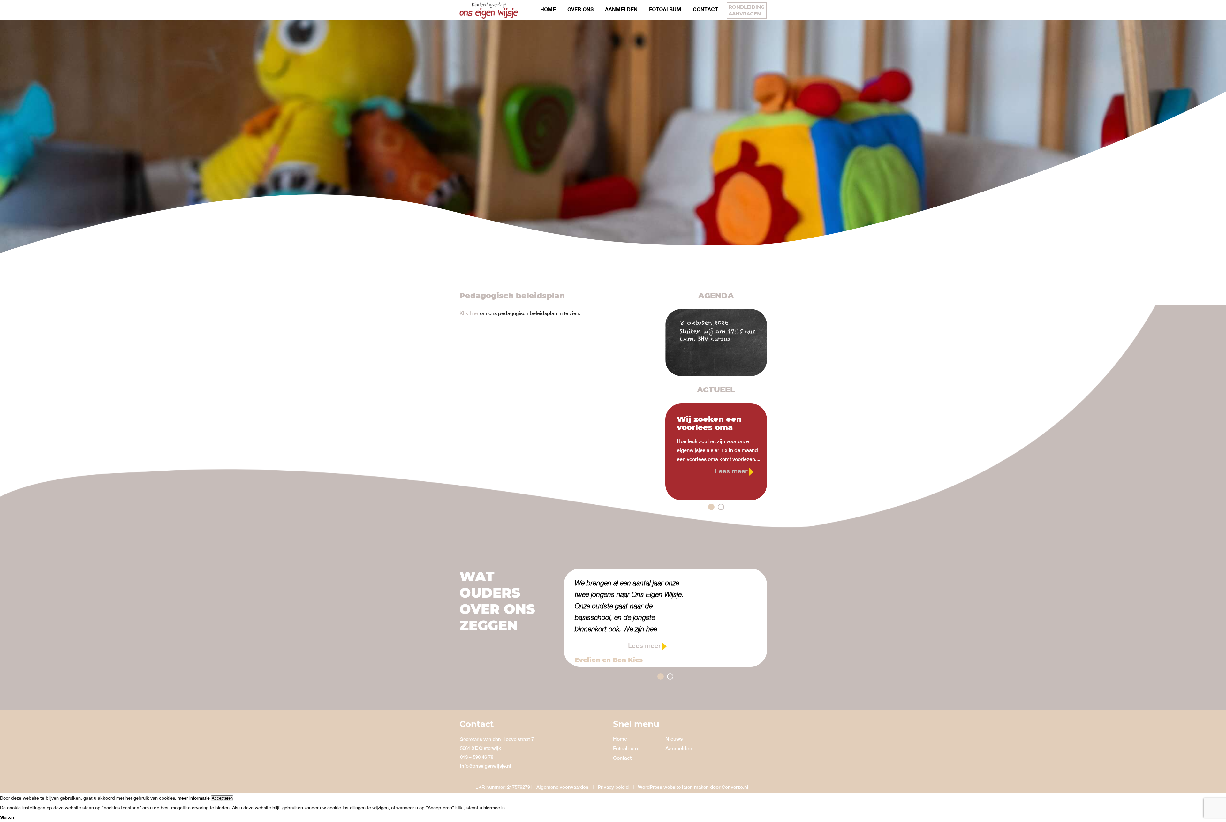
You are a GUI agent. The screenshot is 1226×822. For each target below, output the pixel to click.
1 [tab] (711, 507)
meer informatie (194, 798)
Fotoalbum (665, 9)
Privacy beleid (613, 787)
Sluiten (7, 817)
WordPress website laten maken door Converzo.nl (693, 787)
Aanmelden (621, 9)
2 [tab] (721, 507)
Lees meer (732, 471)
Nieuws (674, 739)
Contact (705, 9)
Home (548, 9)
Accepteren (222, 798)
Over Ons (580, 9)
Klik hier (469, 313)
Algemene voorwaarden (562, 787)
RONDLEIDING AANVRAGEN (747, 10)
